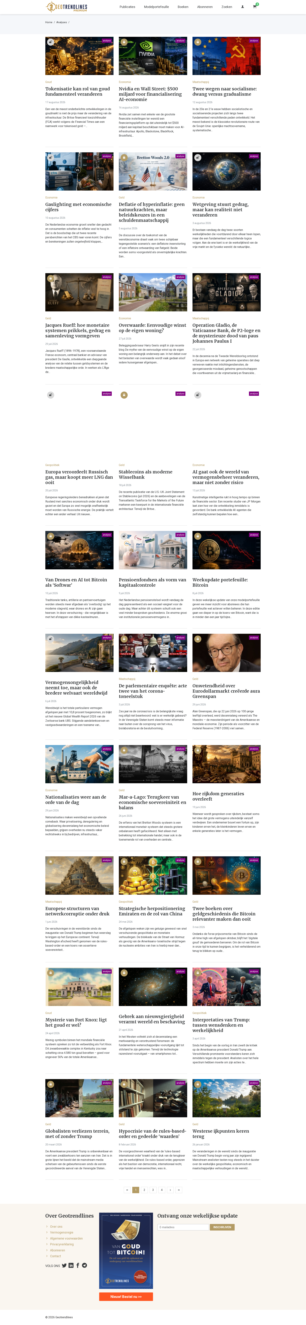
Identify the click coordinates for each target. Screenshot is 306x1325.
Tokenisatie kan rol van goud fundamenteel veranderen (77, 91)
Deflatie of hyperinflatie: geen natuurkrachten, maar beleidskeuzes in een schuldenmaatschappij (152, 212)
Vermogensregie (61, 1232)
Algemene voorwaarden (66, 1238)
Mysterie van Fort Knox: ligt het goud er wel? (76, 1022)
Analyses (61, 22)
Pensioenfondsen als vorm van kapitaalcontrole (152, 582)
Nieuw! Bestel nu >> (126, 1297)
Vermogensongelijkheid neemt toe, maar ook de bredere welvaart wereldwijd (76, 688)
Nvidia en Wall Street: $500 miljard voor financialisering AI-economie (150, 94)
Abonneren (205, 7)
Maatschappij (200, 82)
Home (48, 22)
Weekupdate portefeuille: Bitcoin (220, 582)
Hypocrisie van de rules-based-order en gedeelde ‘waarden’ (152, 1134)
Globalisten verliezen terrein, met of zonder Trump (77, 1134)
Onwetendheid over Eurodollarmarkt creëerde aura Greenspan (226, 691)
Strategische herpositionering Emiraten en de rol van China (152, 911)
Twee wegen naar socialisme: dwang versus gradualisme (224, 91)
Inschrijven (222, 1227)
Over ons (56, 1226)
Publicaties (127, 7)
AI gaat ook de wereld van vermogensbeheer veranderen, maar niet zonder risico (225, 477)
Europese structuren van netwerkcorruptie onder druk (77, 911)
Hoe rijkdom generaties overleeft (218, 796)
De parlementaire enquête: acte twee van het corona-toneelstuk (153, 691)
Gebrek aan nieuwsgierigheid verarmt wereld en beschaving (152, 1019)
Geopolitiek (52, 465)
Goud (48, 82)
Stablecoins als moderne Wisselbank (145, 474)
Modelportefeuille (156, 7)
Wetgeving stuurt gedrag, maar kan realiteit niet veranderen (220, 210)
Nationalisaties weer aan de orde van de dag (75, 800)
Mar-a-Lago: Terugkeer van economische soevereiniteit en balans (152, 802)
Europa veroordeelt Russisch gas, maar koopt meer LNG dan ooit (79, 477)
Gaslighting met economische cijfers (78, 207)
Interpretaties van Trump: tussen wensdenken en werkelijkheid (221, 1025)
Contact (55, 1256)
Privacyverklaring (62, 1244)
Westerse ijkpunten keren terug (220, 1134)
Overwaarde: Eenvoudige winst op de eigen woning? (152, 328)
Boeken (183, 7)
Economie (125, 82)
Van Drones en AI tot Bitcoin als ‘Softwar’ (76, 582)
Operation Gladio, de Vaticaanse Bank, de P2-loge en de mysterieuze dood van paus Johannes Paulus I (226, 333)
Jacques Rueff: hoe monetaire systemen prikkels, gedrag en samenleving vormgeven (77, 331)
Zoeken (227, 7)
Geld (121, 197)
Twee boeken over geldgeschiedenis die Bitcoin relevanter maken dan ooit (224, 914)
